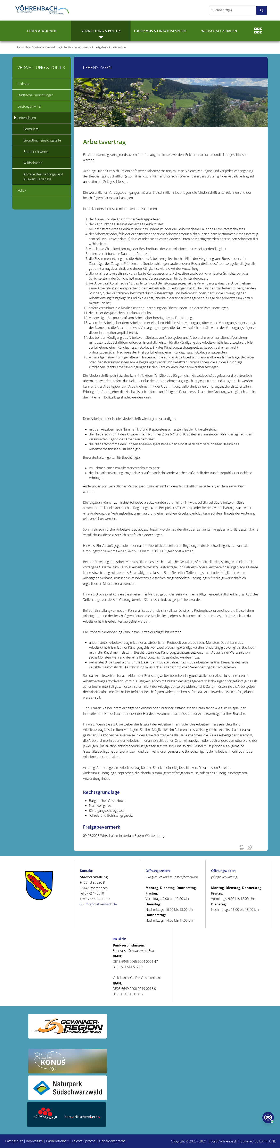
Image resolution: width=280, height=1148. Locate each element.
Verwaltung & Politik (101, 31)
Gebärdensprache (112, 1141)
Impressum (34, 1141)
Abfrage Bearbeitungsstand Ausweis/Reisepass (43, 176)
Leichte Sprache (84, 1141)
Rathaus (23, 84)
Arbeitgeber (99, 47)
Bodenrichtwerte (36, 151)
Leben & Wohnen (42, 31)
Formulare (31, 129)
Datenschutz (14, 1141)
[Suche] (261, 10)
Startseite (38, 47)
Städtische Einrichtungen (35, 95)
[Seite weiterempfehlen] (250, 847)
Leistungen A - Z (29, 106)
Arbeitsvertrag (117, 47)
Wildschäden (33, 163)
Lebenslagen (81, 47)
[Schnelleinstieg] (258, 31)
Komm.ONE (267, 1141)
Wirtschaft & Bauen (219, 31)
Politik (21, 190)
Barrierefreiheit (57, 1141)
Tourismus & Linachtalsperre (160, 31)
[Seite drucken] (243, 847)
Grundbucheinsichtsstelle (42, 140)
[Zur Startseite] (43, 10)
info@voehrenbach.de (101, 904)
